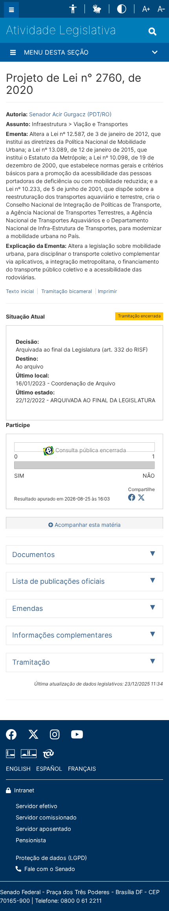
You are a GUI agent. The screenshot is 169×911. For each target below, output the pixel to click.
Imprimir (107, 291)
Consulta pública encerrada (90, 449)
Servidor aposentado (43, 828)
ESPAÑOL (49, 768)
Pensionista (31, 840)
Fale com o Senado (49, 868)
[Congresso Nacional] (29, 754)
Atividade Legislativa (61, 30)
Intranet (23, 790)
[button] (73, 8)
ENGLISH (18, 768)
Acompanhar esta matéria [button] (87, 524)
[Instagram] (54, 734)
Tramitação (31, 662)
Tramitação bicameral (67, 291)
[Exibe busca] (152, 31)
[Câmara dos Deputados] (12, 754)
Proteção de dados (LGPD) (51, 857)
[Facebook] (14, 734)
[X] (141, 497)
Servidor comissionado (46, 817)
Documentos (33, 554)
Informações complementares (62, 635)
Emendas (27, 608)
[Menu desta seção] (13, 52)
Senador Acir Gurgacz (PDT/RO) (70, 114)
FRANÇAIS (82, 768)
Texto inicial (20, 291)
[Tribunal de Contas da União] (47, 754)
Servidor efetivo (36, 806)
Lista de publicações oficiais (58, 581)
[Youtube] (74, 734)
